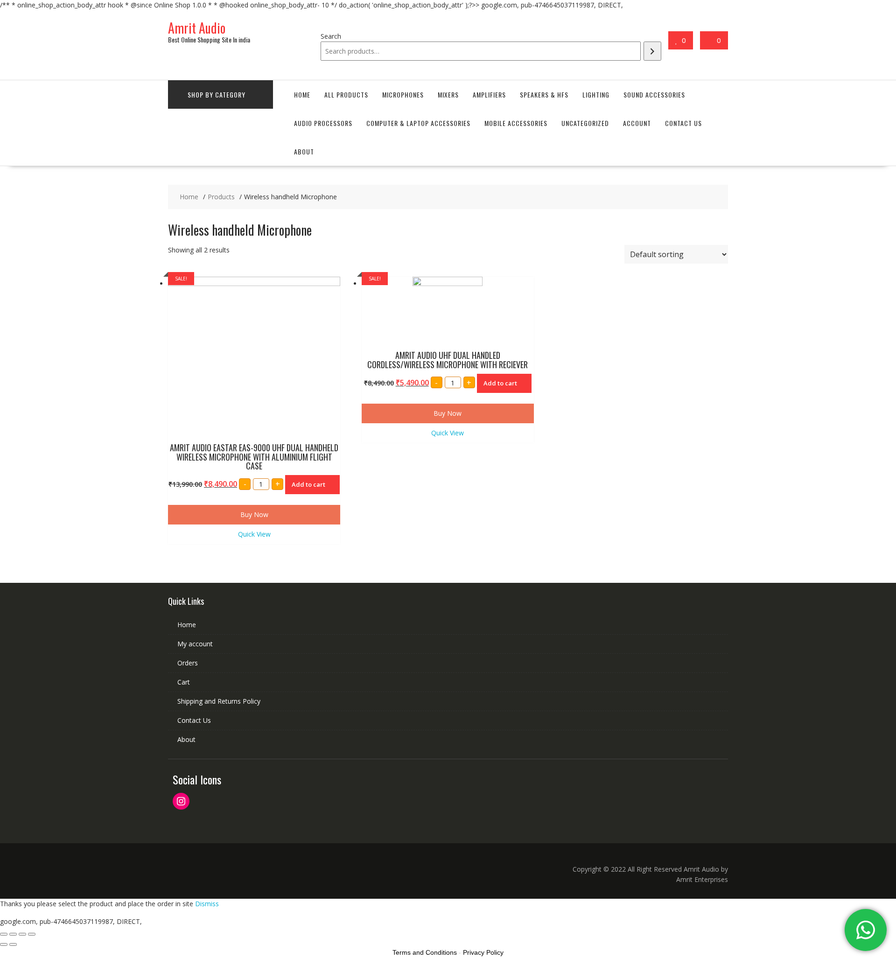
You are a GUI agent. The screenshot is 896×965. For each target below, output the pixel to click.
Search (331, 36)
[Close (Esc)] (3, 934)
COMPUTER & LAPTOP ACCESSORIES (418, 123)
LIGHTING (595, 94)
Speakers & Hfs (544, 94)
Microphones (403, 94)
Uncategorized (585, 123)
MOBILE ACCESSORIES (515, 123)
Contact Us (683, 123)
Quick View (254, 534)
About (304, 151)
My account (195, 643)
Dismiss (207, 903)
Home (302, 94)
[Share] (13, 934)
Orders (187, 662)
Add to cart (308, 484)
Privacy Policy (483, 952)
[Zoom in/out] (31, 934)
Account (637, 123)
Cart (183, 682)
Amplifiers (489, 94)
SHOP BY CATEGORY (216, 94)
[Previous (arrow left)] (3, 944)
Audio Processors (323, 123)
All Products (346, 94)
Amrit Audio (196, 27)
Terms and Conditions (424, 952)
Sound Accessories (654, 94)
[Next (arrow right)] (13, 944)
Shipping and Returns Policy (218, 701)
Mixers (448, 94)
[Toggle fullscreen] (22, 934)
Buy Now (254, 514)
